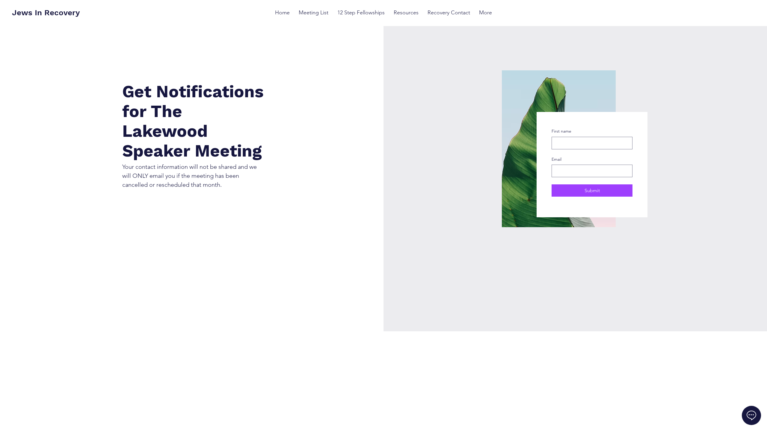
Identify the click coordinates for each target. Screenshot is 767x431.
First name (561, 131)
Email (556, 159)
